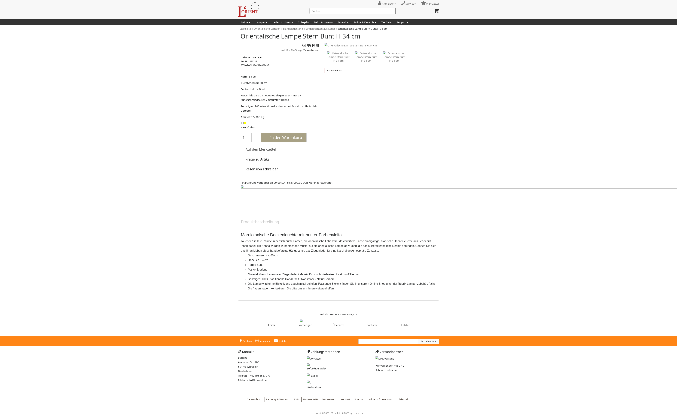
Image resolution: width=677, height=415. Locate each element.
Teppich (401, 22)
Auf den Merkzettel (260, 149)
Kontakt (344, 399)
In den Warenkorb (285, 137)
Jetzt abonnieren (428, 341)
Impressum (328, 399)
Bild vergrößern (335, 70)
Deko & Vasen (322, 22)
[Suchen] (398, 11)
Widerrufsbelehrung (380, 399)
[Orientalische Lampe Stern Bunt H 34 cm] (380, 45)
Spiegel (302, 22)
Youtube (283, 341)
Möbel (245, 22)
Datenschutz (253, 399)
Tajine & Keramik (364, 22)
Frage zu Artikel (257, 159)
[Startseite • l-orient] (269, 9)
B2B (295, 399)
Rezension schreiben (261, 169)
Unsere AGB (310, 399)
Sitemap (358, 399)
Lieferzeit (402, 399)
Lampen (261, 22)
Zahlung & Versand (276, 399)
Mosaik (342, 22)
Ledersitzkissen (282, 22)
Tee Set (385, 22)
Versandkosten (311, 50)
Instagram (265, 341)
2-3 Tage (257, 57)
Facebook (247, 341)
